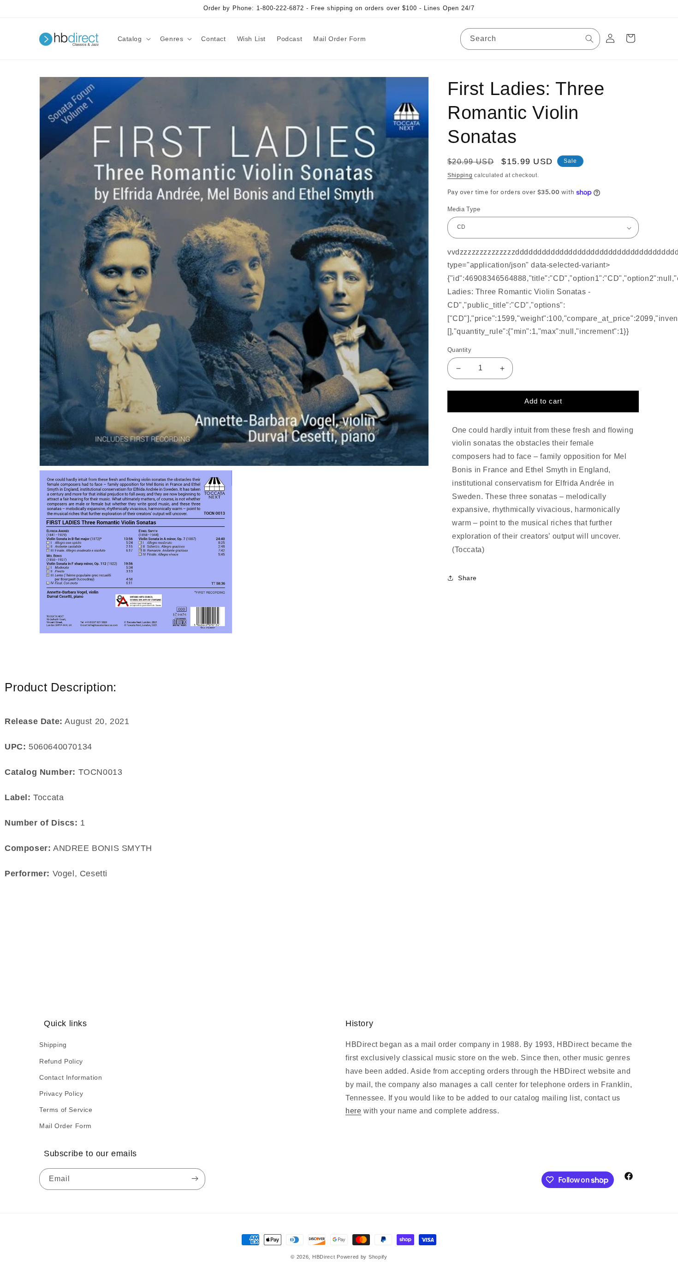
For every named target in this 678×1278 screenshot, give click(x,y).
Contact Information (70, 1077)
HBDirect (323, 1257)
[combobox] (530, 39)
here (353, 1111)
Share (467, 578)
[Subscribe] (194, 1179)
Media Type (463, 209)
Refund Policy (61, 1061)
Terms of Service (66, 1109)
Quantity (459, 350)
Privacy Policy (61, 1093)
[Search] (589, 39)
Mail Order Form (65, 1125)
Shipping (460, 175)
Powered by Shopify (362, 1257)
